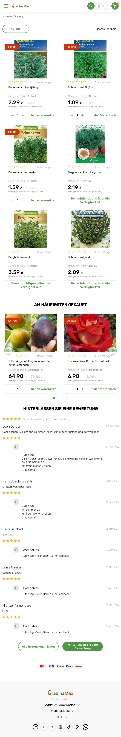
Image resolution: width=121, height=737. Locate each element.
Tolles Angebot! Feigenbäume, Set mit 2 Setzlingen (30, 363)
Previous (8, 350)
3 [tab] (63, 398)
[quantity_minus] (12, 115)
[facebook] (44, 727)
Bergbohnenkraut (19, 257)
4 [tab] (67, 398)
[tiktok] (69, 727)
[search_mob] (91, 6)
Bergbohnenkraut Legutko (84, 172)
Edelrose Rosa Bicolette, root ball (88, 361)
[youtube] (60, 727)
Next (112, 350)
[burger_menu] (6, 6)
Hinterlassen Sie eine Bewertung (83, 646)
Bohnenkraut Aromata (22, 172)
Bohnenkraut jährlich (80, 257)
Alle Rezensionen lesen (38, 646)
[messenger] (35, 727)
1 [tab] (53, 398)
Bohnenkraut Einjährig (81, 87)
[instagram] (52, 727)
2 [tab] (58, 398)
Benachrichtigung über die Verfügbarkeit (90, 200)
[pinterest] (77, 727)
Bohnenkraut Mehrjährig (23, 87)
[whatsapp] (85, 727)
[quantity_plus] (23, 115)
